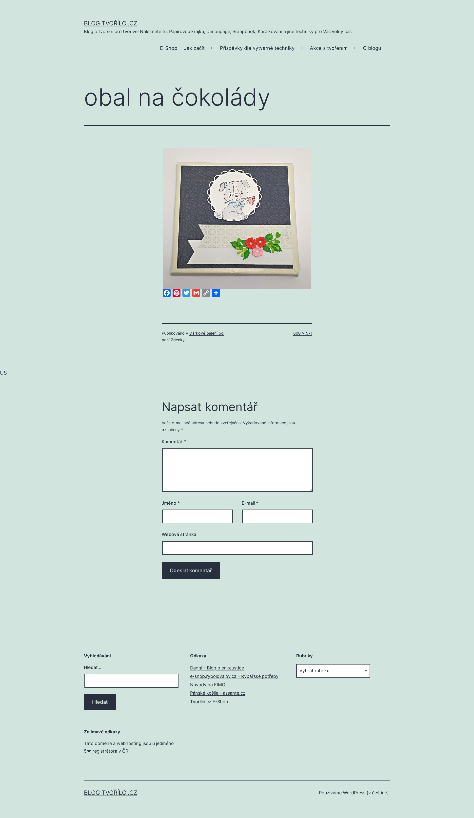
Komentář (174, 441)
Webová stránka (179, 534)
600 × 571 (302, 333)
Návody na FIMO (207, 684)
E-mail (250, 503)
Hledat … (93, 667)
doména (103, 743)
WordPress (354, 792)
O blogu (372, 48)
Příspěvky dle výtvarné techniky (257, 48)
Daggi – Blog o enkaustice (217, 667)
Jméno (171, 503)
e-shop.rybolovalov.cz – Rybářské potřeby (234, 676)
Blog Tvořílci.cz (110, 23)
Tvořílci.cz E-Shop (209, 701)
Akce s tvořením (329, 48)
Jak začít (194, 48)
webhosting (129, 743)
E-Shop (168, 48)
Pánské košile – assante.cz (217, 693)
